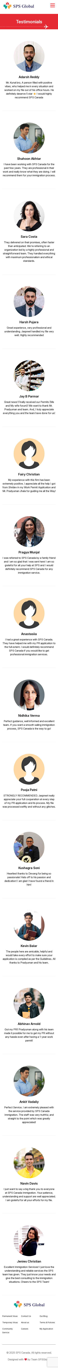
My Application (46, 1329)
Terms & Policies (47, 1322)
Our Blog (43, 1316)
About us (25, 1322)
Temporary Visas (10, 1322)
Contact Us (26, 1316)
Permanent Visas (10, 1316)
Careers (24, 1329)
